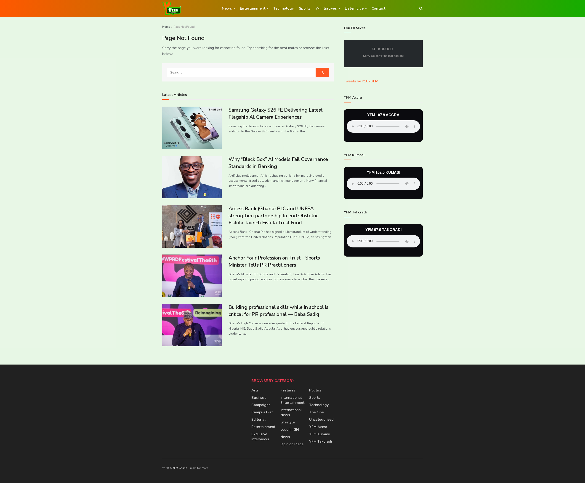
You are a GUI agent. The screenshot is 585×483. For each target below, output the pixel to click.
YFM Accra (318, 426)
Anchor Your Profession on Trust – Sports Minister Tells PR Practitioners (274, 261)
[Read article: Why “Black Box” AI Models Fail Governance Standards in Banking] (192, 177)
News (227, 8)
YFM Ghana (180, 468)
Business (258, 397)
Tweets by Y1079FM (361, 81)
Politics (315, 390)
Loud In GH (289, 429)
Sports (305, 8)
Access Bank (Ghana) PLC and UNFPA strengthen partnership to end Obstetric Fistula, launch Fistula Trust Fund (273, 215)
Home (166, 27)
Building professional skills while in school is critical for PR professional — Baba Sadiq (278, 311)
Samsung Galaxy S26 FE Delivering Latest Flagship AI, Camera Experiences (275, 114)
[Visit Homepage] (171, 8)
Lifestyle (287, 422)
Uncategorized (321, 419)
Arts (255, 390)
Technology (283, 8)
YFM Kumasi (319, 434)
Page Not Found (184, 27)
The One (316, 412)
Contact (379, 8)
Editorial (258, 419)
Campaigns (260, 404)
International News (291, 412)
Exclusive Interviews (260, 437)
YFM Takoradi (320, 441)
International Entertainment (292, 400)
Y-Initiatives (326, 8)
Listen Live (354, 8)
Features (287, 390)
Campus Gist (262, 412)
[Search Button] (421, 8)
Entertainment (253, 8)
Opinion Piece (291, 444)
